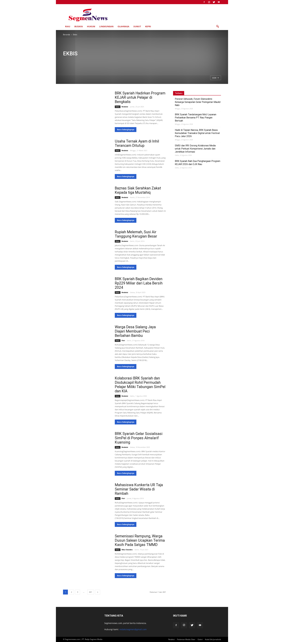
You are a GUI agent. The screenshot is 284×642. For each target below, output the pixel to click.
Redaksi (125, 107)
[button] (217, 26)
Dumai (145, 61)
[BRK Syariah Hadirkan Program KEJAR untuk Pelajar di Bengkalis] (87, 108)
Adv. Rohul (74, 61)
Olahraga (123, 26)
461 (90, 592)
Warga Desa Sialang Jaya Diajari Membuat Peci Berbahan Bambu (135, 331)
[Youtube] (219, 2)
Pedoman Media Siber (186, 639)
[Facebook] (204, 2)
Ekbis (153, 61)
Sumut (137, 26)
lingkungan (106, 26)
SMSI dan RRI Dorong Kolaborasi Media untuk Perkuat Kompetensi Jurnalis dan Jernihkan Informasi (195, 148)
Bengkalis (115, 61)
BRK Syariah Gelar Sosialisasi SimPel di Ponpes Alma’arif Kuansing (138, 438)
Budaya (78, 26)
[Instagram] (209, 2)
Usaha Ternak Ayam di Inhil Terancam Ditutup (137, 143)
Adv (65, 61)
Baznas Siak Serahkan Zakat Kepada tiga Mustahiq (138, 190)
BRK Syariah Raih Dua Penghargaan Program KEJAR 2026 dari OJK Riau (197, 163)
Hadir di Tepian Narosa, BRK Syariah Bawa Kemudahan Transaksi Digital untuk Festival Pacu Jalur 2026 (197, 133)
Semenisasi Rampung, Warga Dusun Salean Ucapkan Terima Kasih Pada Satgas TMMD (140, 540)
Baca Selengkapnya (125, 129)
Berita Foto (126, 61)
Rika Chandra (127, 549)
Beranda (66, 34)
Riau (67, 26)
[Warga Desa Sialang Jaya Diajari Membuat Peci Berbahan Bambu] (87, 342)
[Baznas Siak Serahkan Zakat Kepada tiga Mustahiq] (78, 203)
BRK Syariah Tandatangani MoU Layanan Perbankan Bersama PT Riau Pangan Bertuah (195, 117)
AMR (107, 61)
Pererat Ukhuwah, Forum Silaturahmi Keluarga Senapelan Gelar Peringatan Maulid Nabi (197, 102)
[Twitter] (214, 2)
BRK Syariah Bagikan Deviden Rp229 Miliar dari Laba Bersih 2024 (139, 283)
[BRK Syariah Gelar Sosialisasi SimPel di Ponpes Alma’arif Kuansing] (87, 449)
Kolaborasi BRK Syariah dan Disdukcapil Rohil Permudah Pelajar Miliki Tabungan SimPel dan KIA (140, 384)
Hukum (91, 26)
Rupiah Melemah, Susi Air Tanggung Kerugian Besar (136, 234)
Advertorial (98, 61)
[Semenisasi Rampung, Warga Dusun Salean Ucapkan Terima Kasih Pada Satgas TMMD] (87, 551)
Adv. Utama (86, 61)
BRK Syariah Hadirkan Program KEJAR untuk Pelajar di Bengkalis (140, 97)
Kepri (148, 26)
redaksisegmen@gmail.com (133, 629)
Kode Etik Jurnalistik (213, 639)
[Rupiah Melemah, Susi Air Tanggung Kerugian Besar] (84, 243)
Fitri (123, 340)
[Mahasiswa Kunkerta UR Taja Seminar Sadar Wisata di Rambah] (87, 500)
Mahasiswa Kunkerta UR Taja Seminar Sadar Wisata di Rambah (139, 489)
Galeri (160, 61)
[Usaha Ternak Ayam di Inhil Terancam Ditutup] (87, 156)
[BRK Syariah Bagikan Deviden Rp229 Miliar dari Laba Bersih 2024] (87, 294)
